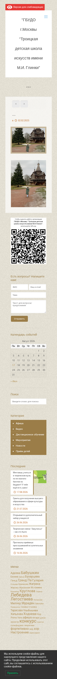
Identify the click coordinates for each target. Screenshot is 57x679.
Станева (32, 607)
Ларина (39, 592)
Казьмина (15, 592)
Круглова (27, 591)
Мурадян (28, 603)
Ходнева (29, 614)
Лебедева (21, 595)
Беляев (14, 576)
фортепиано (20, 629)
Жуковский (24, 587)
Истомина (36, 587)
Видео (19, 429)
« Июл (14, 381)
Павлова (39, 603)
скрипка (40, 622)
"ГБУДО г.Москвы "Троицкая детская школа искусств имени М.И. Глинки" (28, 43)
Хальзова (17, 614)
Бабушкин (30, 572)
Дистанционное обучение (30, 434)
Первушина (15, 607)
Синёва (24, 607)
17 (13, 365)
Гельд (14, 580)
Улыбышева (30, 610)
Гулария (37, 580)
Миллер (16, 603)
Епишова (14, 584)
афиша (27, 617)
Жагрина (34, 583)
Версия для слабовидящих (27, 7)
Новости (20, 445)
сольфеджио (17, 625)
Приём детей (23, 451)
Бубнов (21, 577)
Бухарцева (32, 576)
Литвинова (37, 600)
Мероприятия (23, 440)
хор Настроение (25, 630)
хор (31, 629)
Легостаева (22, 599)
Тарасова (17, 610)
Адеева (15, 573)
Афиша (19, 423)
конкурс (27, 621)
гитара (35, 617)
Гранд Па (25, 580)
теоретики (29, 625)
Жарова (15, 587)
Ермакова (23, 584)
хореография (34, 633)
